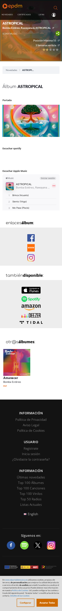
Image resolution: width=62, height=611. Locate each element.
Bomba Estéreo (12, 381)
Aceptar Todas (47, 602)
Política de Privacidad (31, 419)
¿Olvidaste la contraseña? (31, 459)
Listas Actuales (31, 504)
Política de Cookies (31, 430)
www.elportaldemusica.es (16, 580)
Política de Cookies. (20, 590)
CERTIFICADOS (24, 14)
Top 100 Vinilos (31, 494)
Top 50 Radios (31, 499)
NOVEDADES (7, 14)
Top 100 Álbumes (31, 483)
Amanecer (10, 378)
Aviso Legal (31, 425)
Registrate (31, 448)
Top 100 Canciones (31, 488)
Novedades (11, 70)
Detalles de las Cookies (19, 595)
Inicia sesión (55, 14)
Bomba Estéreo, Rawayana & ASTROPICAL (26, 27)
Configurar (25, 602)
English (33, 514)
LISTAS (41, 14)
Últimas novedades (31, 477)
